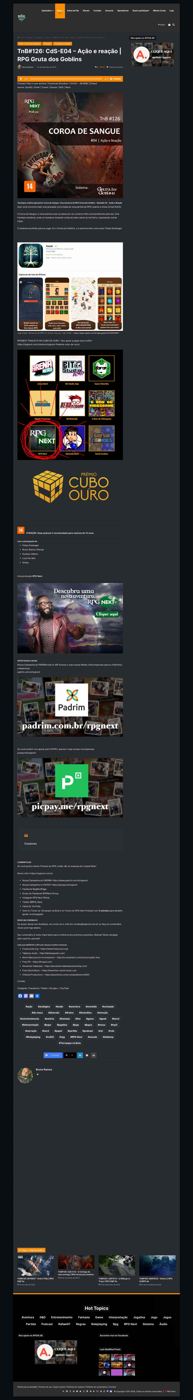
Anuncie (109, 10)
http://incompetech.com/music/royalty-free (78, 957)
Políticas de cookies (75, 1387)
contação (109, 1006)
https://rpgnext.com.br (41, 873)
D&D (42, 1317)
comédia (92, 1006)
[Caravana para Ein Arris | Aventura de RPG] (116, 1365)
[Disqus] (70, 1128)
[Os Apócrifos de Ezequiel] (104, 1357)
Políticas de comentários (96, 1387)
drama (69, 1012)
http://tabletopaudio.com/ (52, 953)
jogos (89, 1024)
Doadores (30, 843)
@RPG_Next (36, 902)
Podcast (29, 37)
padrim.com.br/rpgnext (28, 672)
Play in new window (36, 83)
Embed (93, 83)
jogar (48, 1024)
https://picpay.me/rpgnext (64, 884)
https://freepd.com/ (42, 961)
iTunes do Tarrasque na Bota (45, 910)
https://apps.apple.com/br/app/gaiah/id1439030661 (96, 333)
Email (37, 87)
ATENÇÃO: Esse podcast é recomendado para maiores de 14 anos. (60, 533)
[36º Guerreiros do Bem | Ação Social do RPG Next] (116, 1372)
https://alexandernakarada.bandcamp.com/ (66, 966)
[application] (70, 79)
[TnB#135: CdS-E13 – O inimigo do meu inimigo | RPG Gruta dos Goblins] (76, 1262)
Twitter (44, 988)
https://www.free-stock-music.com (59, 970)
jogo (76, 1024)
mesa (102, 1024)
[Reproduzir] (21, 78)
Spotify (28, 87)
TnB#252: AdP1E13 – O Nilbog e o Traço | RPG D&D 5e (114, 1279)
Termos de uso (45, 1387)
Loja (172, 10)
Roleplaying (33, 1037)
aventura (75, 1006)
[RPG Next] (21, 17)
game (91, 1018)
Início (21, 37)
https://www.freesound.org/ (54, 948)
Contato (97, 10)
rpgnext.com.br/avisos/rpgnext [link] (48, 344)
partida (73, 1030)
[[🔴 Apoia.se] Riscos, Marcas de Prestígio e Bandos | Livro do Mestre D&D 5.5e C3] (129, 1365)
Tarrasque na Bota (42, 37)
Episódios (47, 10)
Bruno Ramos (27, 67)
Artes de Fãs (73, 10)
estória (50, 1018)
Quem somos (59, 1387)
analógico (44, 1006)
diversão (54, 1012)
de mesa (38, 1012)
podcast (88, 1030)
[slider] (118, 78)
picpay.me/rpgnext (26, 752)
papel (59, 1030)
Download (53, 83)
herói (116, 1018)
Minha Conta (159, 10)
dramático (86, 1012)
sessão (93, 1037)
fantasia (65, 1018)
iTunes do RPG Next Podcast (79, 910)
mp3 (114, 1024)
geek (103, 1018)
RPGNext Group (50, 893)
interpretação (31, 1024)
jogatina (62, 1024)
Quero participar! (141, 10)
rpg (63, 1037)
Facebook (34, 988)
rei (101, 1030)
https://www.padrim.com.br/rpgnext (70, 880)
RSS (61, 87)
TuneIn (44, 87)
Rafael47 (64, 1324)
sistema (148, 1324)
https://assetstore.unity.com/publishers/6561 (67, 974)
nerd (46, 1030)
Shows (86, 10)
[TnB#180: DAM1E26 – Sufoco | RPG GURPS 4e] (157, 1265)
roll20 (50, 1037)
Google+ (54, 988)
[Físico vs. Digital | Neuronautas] (104, 1365)
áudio (60, 1006)
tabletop (108, 1037)
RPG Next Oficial (41, 897)
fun (79, 1018)
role (112, 1030)
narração (32, 1030)
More (68, 87)
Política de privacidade (27, 1387)
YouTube (36, 906)
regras (81, 1324)
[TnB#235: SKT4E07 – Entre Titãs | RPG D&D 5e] (35, 1265)
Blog (59, 10)
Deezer (54, 87)
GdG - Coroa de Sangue (29, 44)
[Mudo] (111, 78)
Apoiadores (123, 10)
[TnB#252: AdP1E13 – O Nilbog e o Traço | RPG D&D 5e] (117, 1265)
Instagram (22, 988)
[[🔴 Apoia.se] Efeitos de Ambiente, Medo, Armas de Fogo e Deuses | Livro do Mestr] (104, 1372)
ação (29, 1006)
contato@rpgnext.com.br (85, 924)
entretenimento (30, 1018)
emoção (103, 1012)
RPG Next (77, 1037)
